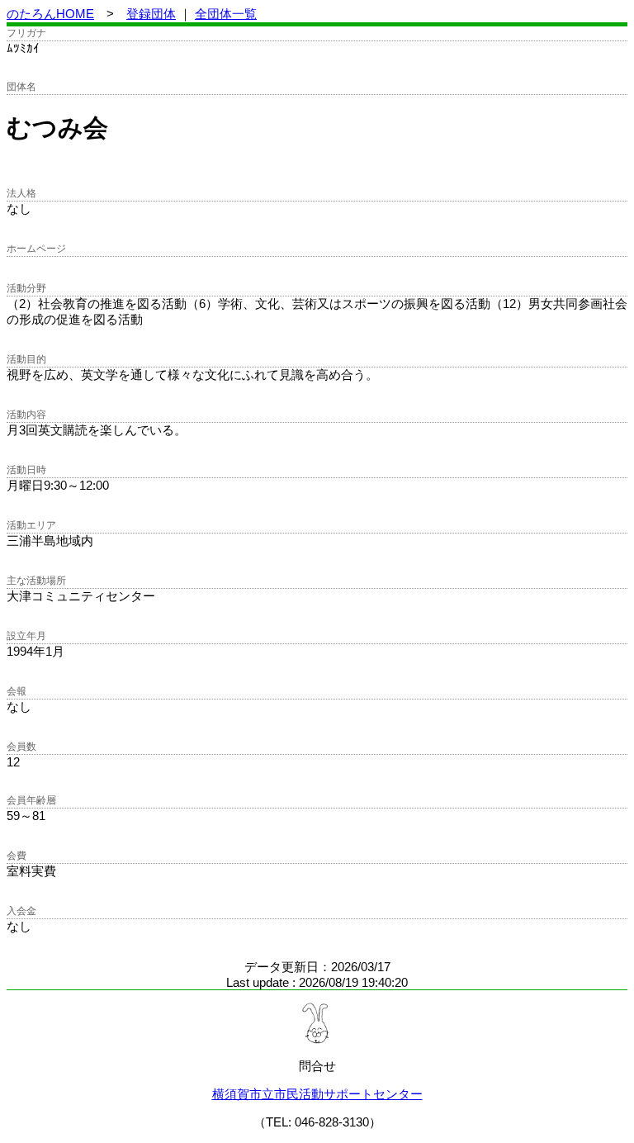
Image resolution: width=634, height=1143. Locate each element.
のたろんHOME (50, 14)
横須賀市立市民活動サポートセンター (317, 1094)
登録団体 (151, 14)
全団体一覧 (226, 14)
